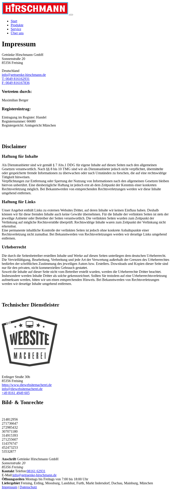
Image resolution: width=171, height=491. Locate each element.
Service (16, 29)
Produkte (17, 25)
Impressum (9, 487)
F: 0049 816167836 (16, 83)
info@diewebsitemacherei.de (22, 389)
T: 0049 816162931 (16, 79)
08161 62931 (36, 471)
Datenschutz (28, 487)
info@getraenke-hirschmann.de (24, 75)
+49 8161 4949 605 (16, 393)
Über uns (17, 33)
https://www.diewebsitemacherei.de (27, 385)
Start (14, 21)
